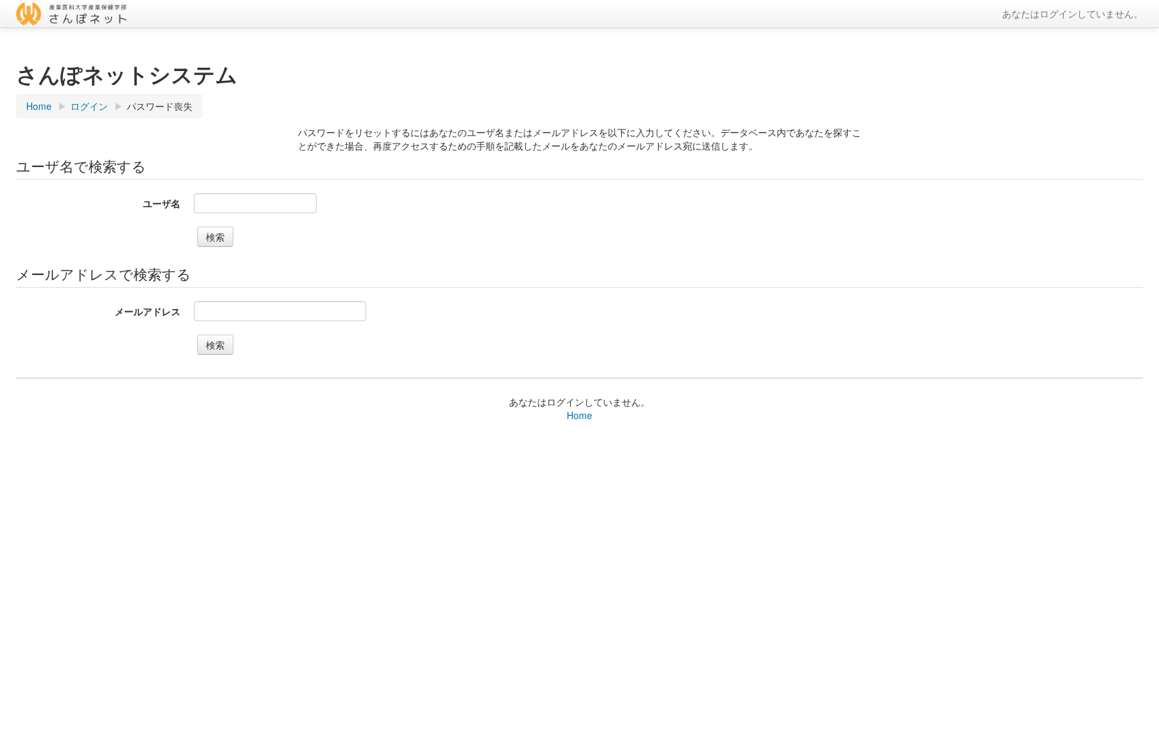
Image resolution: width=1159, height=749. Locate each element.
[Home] (140, 13)
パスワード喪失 (159, 106)
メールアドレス (147, 311)
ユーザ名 (161, 203)
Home (579, 415)
